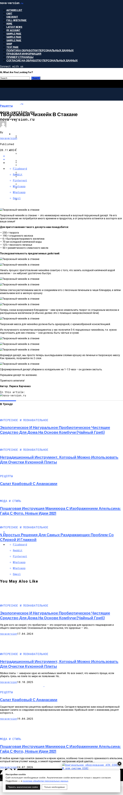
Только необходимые (54, 787)
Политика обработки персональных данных (40, 50)
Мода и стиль (22, 133)
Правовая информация (23, 53)
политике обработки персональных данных (45, 781)
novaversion (8, 138)
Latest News (14, 26)
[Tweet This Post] (64, 159)
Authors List (14, 10)
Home (9, 23)
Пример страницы (19, 57)
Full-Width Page (16, 20)
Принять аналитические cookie (23, 787)
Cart (9, 13)
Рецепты (18, 149)
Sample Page (13, 33)
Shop (9, 43)
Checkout (12, 16)
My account (13, 30)
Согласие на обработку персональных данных (42, 60)
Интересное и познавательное (35, 117)
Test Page (12, 46)
